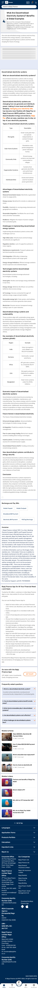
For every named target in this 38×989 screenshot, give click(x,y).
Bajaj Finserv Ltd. (23, 860)
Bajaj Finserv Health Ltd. (24, 887)
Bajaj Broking (22, 883)
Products (19, 984)
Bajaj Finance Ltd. (24, 862)
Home (4, 987)
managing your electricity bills (21, 109)
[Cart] (36, 2)
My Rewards (12, 987)
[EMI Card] (27, 3)
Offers (25, 987)
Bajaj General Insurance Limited (24, 866)
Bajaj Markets (22, 875)
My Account (34, 987)
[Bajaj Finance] (9, 2)
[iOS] (27, 907)
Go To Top (20, 823)
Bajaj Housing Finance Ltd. (22, 879)
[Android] (22, 907)
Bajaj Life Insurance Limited (24, 871)
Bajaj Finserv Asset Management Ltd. (24, 892)
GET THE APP (29, 674)
